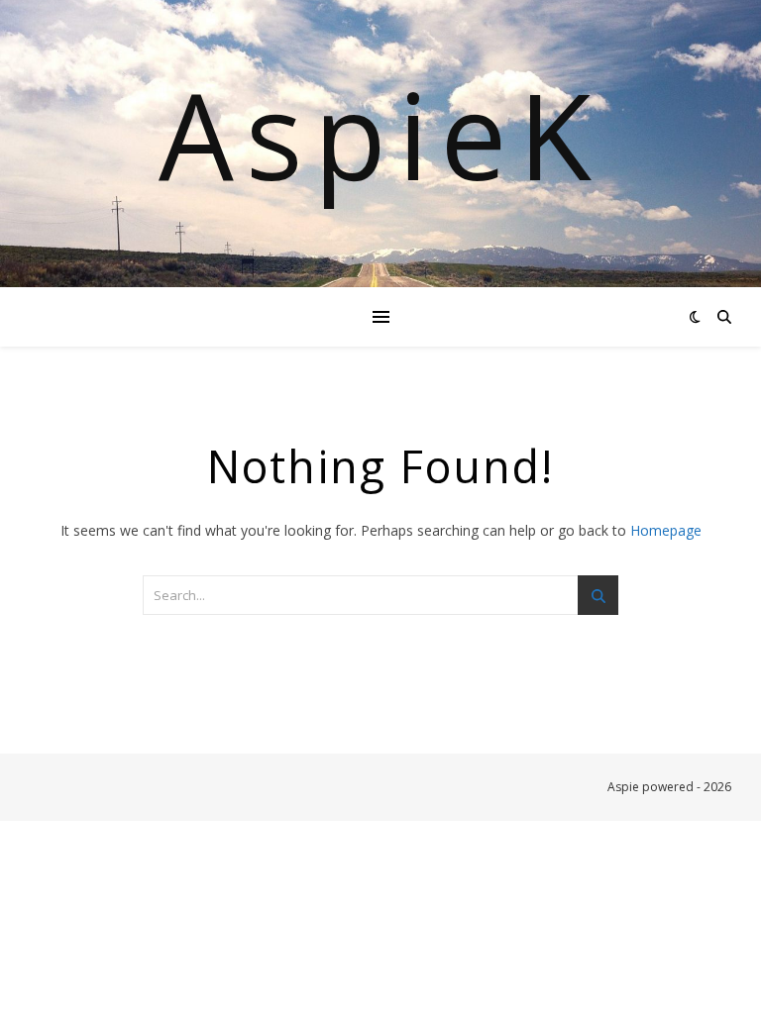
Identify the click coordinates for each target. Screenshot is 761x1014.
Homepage (666, 530)
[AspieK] (380, 143)
